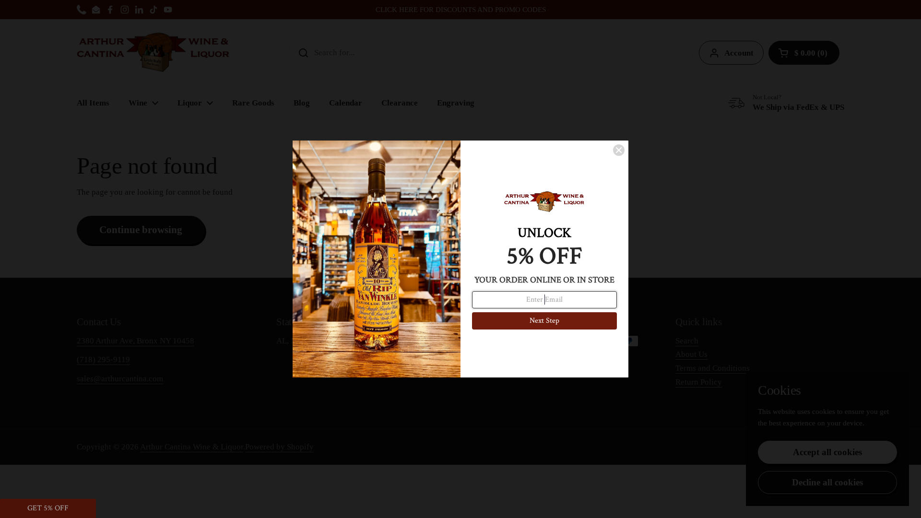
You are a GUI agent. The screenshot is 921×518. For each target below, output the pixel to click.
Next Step (544, 321)
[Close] (619, 150)
